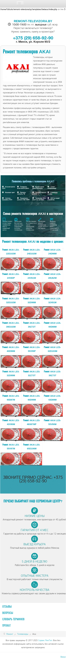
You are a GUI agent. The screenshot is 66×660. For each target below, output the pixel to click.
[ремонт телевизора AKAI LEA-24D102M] (31, 263)
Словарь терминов (13, 619)
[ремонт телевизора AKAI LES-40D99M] (31, 409)
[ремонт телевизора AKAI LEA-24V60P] (11, 287)
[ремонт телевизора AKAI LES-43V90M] (11, 434)
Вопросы (7, 613)
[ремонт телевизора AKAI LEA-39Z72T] (31, 336)
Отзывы (7, 606)
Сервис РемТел (45, 640)
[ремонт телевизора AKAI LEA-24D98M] (52, 263)
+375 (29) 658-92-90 (33, 38)
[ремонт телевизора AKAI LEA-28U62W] (52, 287)
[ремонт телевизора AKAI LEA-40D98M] (11, 360)
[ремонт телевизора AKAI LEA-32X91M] (52, 312)
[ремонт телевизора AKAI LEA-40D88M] (52, 336)
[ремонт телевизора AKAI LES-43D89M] (52, 409)
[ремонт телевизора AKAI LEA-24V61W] (31, 287)
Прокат (6, 625)
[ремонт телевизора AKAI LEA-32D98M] (31, 312)
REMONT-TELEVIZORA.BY (33, 21)
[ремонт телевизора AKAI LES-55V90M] (52, 434)
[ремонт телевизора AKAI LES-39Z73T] (52, 385)
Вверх (63, 657)
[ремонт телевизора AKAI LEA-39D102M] (11, 336)
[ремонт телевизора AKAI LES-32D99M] (11, 385)
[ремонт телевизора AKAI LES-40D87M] (11, 409)
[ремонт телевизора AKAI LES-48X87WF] (31, 434)
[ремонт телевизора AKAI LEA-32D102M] (11, 312)
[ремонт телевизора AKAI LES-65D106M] (31, 458)
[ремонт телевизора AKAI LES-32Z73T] (31, 385)
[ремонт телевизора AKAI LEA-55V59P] (31, 360)
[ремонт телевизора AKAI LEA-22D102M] (11, 263)
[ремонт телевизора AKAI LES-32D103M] (52, 360)
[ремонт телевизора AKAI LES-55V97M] (11, 458)
